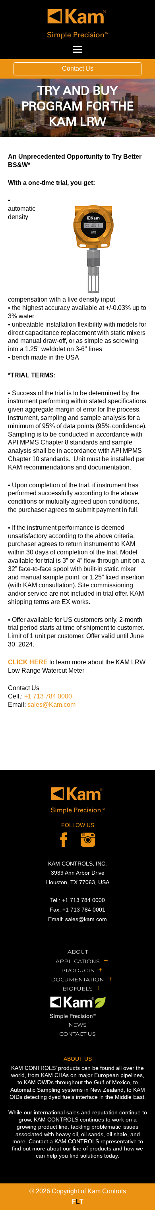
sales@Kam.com (51, 704)
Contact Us (77, 68)
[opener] (77, 49)
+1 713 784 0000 (48, 696)
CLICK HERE (28, 662)
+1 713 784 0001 (83, 909)
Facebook (63, 839)
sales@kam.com (86, 919)
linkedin (88, 840)
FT (77, 1201)
